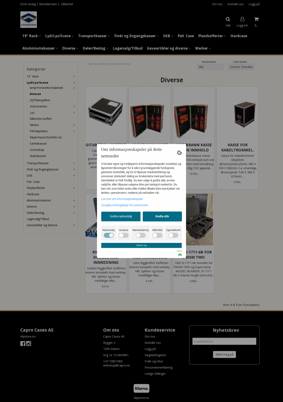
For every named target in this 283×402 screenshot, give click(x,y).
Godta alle (162, 216)
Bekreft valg (142, 245)
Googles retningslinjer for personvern (124, 205)
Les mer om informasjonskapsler (122, 199)
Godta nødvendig (121, 216)
